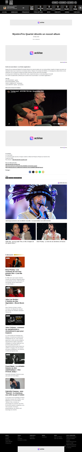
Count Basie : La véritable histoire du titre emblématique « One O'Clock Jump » (14, 368)
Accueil (4, 12)
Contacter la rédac (22, 440)
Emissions (7, 440)
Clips (19, 437)
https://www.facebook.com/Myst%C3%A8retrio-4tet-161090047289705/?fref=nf (24, 167)
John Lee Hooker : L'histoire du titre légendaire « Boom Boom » (14, 302)
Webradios (14, 12)
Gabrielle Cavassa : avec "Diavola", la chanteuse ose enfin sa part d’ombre (14, 393)
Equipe (7, 438)
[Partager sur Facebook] (29, 172)
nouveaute (11, 177)
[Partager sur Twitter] (32, 172)
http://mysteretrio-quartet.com (12, 164)
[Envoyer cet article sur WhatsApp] (39, 172)
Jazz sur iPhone (58, 437)
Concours (77, 12)
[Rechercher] (75, 2)
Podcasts (57, 12)
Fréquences (25, 12)
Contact (7, 437)
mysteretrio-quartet (17, 177)
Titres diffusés (38, 12)
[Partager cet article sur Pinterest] (36, 172)
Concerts (20, 438)
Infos (48, 12)
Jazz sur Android (58, 438)
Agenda (67, 12)
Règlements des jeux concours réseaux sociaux (71, 438)
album (7, 177)
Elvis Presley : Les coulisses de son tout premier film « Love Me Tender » (13, 272)
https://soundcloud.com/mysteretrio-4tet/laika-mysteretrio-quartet (21, 165)
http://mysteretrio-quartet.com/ (19, 159)
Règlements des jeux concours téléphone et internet (71, 446)
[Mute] (23, 8)
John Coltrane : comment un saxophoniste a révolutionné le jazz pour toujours (14, 330)
